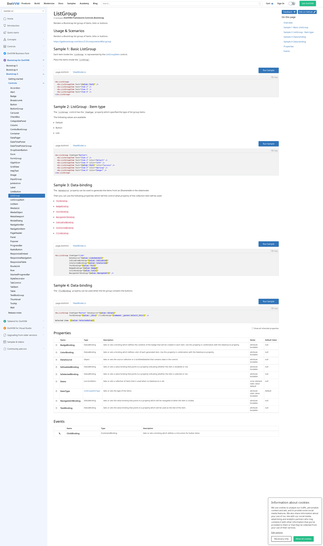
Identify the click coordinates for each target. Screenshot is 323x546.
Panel (13, 237)
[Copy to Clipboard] (274, 77)
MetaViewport (17, 216)
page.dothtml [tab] (62, 72)
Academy (84, 3)
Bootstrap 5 (12, 65)
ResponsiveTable (18, 262)
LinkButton (15, 191)
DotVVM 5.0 (8, 11)
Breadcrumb (16, 100)
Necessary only (281, 538)
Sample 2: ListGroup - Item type (299, 32)
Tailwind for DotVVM (17, 321)
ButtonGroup (16, 108)
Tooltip (13, 303)
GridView (14, 166)
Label (12, 187)
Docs (60, 3)
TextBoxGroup (17, 295)
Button (13, 104)
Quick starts (13, 32)
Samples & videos (15, 342)
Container (15, 133)
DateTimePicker (17, 141)
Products (25, 3)
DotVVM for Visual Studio (19, 328)
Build (37, 3)
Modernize (49, 3)
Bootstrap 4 (12, 69)
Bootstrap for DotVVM (18, 60)
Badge (13, 96)
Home (10, 18)
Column (14, 125)
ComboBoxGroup (18, 129)
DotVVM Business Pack (18, 53)
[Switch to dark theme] (291, 3)
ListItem (14, 204)
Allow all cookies (303, 538)
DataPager (15, 137)
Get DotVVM (308, 3)
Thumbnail (15, 299)
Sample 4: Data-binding (295, 41)
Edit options (277, 532)
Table (12, 291)
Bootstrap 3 (12, 74)
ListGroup (15, 195)
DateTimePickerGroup (21, 146)
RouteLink (15, 266)
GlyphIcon (15, 162)
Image (13, 175)
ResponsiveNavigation (21, 257)
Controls (11, 46)
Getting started (15, 78)
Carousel (14, 112)
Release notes (15, 312)
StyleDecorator (17, 278)
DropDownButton (19, 150)
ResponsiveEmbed (19, 253)
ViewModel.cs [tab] (79, 72)
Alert (12, 92)
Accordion (15, 87)
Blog (95, 3)
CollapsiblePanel (18, 121)
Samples (71, 3)
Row (12, 270)
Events (287, 51)
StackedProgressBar (20, 274)
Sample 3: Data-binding (295, 36)
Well (12, 307)
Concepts (11, 39)
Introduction (13, 25)
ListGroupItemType (92, 391)
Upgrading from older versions (22, 335)
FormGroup (16, 158)
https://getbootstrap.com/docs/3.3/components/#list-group (82, 41)
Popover (14, 241)
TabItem (14, 286)
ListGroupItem (17, 199)
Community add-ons (17, 348)
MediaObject (16, 212)
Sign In (280, 3)
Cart (268, 3)
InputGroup (16, 179)
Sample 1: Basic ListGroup (296, 27)
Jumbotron (15, 183)
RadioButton (16, 249)
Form (12, 154)
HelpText (14, 170)
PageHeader (16, 233)
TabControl (15, 282)
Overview (288, 22)
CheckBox (15, 116)
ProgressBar (16, 245)
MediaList (15, 208)
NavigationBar (17, 224)
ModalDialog (16, 220)
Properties (289, 46)
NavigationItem (17, 228)
